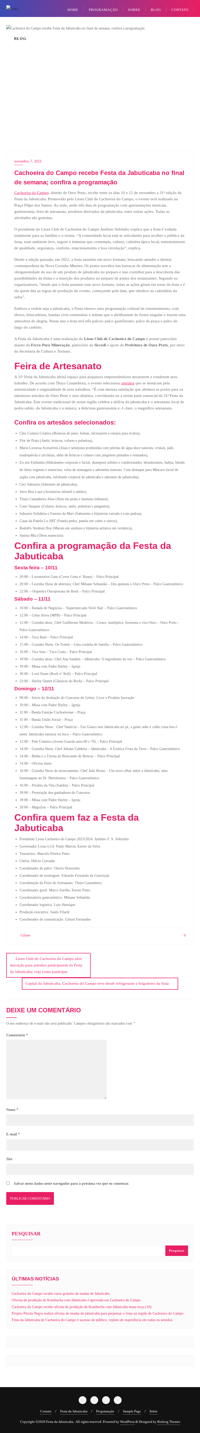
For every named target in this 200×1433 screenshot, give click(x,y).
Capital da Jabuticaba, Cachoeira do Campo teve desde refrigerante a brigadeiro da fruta (97, 983)
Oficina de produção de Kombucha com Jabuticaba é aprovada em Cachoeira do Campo (76, 1300)
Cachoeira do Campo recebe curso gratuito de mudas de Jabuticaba (61, 1294)
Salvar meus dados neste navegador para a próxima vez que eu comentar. (71, 1184)
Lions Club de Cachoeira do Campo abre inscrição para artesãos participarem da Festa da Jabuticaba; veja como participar (46, 965)
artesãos (127, 383)
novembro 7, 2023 (27, 161)
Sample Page (132, 1411)
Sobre (153, 1411)
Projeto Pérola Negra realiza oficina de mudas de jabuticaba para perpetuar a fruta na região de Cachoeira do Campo (97, 1313)
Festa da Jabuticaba (74, 1411)
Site (9, 1159)
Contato (46, 1411)
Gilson (25, 935)
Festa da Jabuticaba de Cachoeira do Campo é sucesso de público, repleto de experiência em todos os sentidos (92, 1320)
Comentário (17, 1035)
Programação (105, 1411)
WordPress (127, 1422)
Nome (12, 1110)
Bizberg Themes (168, 1422)
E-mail (13, 1134)
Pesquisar (26, 1233)
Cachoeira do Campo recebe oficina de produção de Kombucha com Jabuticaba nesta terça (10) (82, 1307)
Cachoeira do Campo (31, 193)
